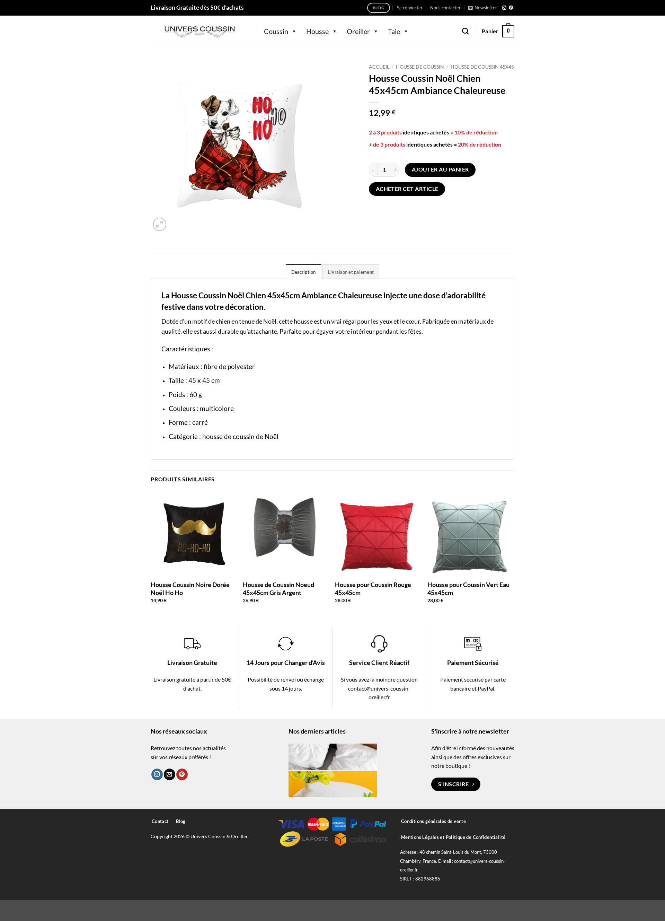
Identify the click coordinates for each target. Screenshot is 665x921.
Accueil (379, 67)
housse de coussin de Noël (240, 436)
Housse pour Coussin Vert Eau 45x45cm (468, 588)
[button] (410, 7)
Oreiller (358, 31)
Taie (394, 31)
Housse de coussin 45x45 (482, 67)
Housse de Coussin (420, 67)
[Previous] (151, 553)
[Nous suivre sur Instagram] (504, 8)
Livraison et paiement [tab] (351, 272)
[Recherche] (465, 31)
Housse (317, 31)
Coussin (276, 31)
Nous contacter (445, 7)
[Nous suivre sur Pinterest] (511, 8)
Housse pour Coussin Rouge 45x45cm (373, 588)
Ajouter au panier (440, 169)
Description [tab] (303, 272)
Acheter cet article (407, 189)
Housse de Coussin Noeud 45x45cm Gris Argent (278, 588)
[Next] (512, 553)
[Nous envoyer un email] (169, 774)
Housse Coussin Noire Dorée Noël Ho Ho (190, 588)
